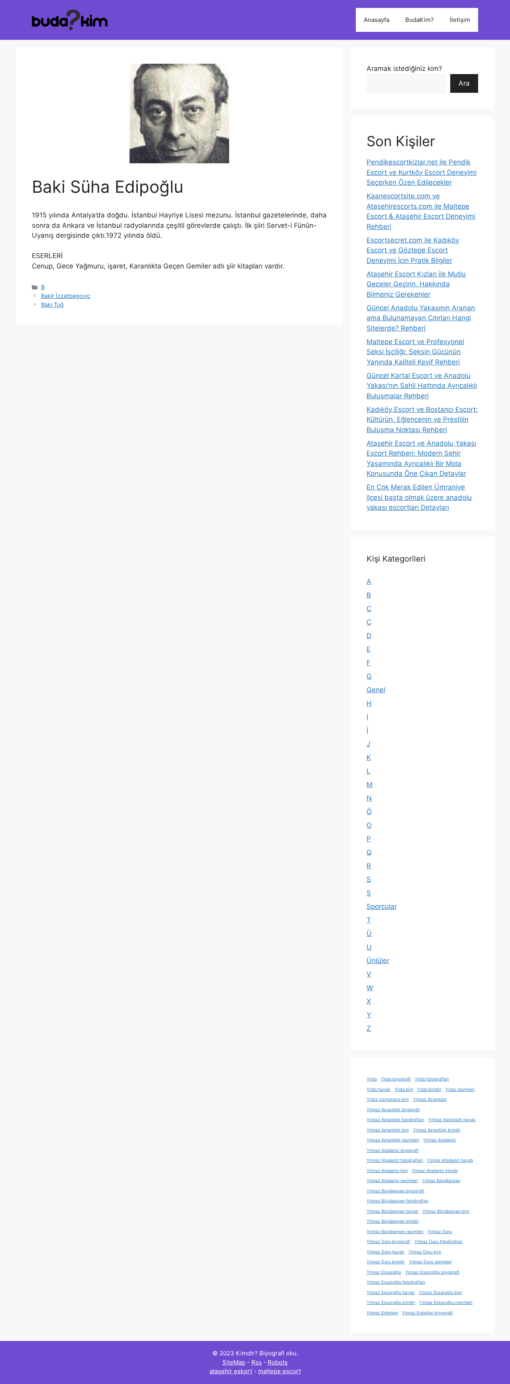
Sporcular (382, 906)
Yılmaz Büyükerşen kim (445, 1211)
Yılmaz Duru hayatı (385, 1252)
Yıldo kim (403, 1089)
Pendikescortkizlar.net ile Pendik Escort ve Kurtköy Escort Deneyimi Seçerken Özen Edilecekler (422, 172)
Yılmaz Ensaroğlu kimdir (391, 1302)
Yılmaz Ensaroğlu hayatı (391, 1292)
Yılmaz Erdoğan (382, 1312)
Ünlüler (378, 961)
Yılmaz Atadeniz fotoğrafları (395, 1160)
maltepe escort (279, 1371)
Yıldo (372, 1079)
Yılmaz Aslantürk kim (388, 1130)
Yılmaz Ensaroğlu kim (440, 1292)
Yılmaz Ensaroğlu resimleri (446, 1302)
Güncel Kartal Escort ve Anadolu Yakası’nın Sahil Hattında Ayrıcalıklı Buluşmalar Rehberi (422, 386)
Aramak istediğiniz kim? (404, 68)
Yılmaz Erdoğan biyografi (427, 1312)
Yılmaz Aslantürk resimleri (393, 1140)
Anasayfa (376, 19)
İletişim (460, 19)
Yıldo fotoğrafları (432, 1079)
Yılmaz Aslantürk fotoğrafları (395, 1119)
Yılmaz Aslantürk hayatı (452, 1119)
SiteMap (233, 1362)
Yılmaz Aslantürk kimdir (437, 1130)
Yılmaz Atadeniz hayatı (450, 1160)
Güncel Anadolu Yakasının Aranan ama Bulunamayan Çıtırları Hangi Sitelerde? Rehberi (421, 318)
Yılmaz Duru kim (424, 1252)
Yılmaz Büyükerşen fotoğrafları (398, 1201)
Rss (256, 1362)
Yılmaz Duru (440, 1231)
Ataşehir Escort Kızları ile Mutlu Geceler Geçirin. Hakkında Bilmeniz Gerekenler (416, 284)
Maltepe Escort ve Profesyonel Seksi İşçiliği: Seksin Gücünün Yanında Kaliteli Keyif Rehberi (415, 352)
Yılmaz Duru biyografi (388, 1241)
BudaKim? (419, 19)
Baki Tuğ (52, 304)
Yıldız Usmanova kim (388, 1099)
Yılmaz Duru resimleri (430, 1262)
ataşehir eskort (231, 1371)
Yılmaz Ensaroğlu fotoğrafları (396, 1282)
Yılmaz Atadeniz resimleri (392, 1180)
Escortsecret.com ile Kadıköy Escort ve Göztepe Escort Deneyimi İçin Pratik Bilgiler (413, 250)
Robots (278, 1362)
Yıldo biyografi (396, 1079)
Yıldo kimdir (429, 1089)
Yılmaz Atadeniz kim (387, 1170)
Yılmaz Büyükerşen (441, 1180)
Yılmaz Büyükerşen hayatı (392, 1211)
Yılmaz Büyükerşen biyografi (395, 1191)
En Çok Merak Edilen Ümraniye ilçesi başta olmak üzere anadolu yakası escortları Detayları (419, 497)
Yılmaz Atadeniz (439, 1140)
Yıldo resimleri (460, 1089)
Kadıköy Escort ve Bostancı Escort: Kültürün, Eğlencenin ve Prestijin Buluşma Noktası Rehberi (422, 419)
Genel (376, 690)
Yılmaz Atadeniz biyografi (393, 1150)
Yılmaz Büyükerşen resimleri (395, 1231)
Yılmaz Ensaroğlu (384, 1272)
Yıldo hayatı (378, 1089)
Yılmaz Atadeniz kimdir (435, 1170)
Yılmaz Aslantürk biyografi (393, 1109)
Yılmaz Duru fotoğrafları (438, 1241)
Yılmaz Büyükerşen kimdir (393, 1221)
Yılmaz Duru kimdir (386, 1262)
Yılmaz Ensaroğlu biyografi (432, 1272)
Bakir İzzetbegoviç (65, 295)
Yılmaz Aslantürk (430, 1099)
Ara (464, 83)
